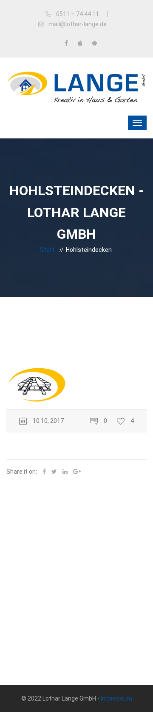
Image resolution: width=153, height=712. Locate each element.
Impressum (116, 698)
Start (47, 249)
